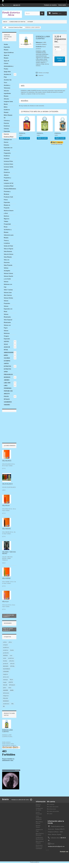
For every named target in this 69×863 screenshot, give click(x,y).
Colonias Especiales (7, 130)
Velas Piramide (8, 265)
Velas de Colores (8, 254)
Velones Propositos (7, 302)
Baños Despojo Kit (8, 116)
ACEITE (11, 682)
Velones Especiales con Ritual (8, 309)
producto (5, 663)
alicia (10, 642)
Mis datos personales (53, 811)
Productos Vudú (8, 197)
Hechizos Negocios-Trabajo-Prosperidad (7, 220)
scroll (47, 850)
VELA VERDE (6, 578)
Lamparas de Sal (8, 183)
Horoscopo (17, 770)
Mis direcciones (51, 809)
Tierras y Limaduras (7, 242)
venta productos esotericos (9, 745)
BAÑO (11, 690)
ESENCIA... (22, 133)
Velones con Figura (7, 327)
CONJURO (6, 671)
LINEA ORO (7, 382)
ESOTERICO (6, 669)
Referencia (39, 42)
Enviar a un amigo (44, 72)
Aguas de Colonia (6, 62)
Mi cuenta (51, 801)
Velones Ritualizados (7, 316)
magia (4, 682)
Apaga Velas (7, 71)
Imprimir (41, 75)
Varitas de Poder (8, 246)
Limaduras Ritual (8, 186)
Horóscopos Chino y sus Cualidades (39, 847)
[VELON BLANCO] (6, 477)
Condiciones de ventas (17, 21)
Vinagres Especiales (7, 337)
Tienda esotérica (34, 862)
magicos (5, 674)
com (11, 655)
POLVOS (6, 396)
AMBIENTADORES (9, 352)
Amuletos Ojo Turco (8, 81)
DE (4, 706)
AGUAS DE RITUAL (7, 348)
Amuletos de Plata (7, 76)
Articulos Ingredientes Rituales (7, 93)
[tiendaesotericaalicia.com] (12, 14)
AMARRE (5, 690)
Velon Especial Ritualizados (8, 321)
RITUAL (12, 666)
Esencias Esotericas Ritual (8, 135)
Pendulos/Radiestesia (10, 188)
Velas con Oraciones (7, 261)
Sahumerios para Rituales (8, 236)
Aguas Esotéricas (9, 52)
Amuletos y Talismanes (7, 87)
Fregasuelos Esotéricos (7, 154)
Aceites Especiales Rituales (7, 47)
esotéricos (6, 647)
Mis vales (49, 813)
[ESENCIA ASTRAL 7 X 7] (45, 124)
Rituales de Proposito (7, 206)
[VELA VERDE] (6, 571)
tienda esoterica (6, 742)
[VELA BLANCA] (6, 454)
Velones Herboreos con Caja (8, 284)
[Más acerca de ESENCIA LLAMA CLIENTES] (6, 724)
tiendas (5, 661)
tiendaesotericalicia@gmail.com (56, 846)
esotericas (11, 658)
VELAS (6, 344)
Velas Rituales (8, 257)
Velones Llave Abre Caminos (8, 294)
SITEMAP (30, 21)
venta (4, 658)
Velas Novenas (8, 251)
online (5, 642)
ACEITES (6, 341)
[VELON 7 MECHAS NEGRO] (6, 545)
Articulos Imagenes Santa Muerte (8, 101)
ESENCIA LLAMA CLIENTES (7, 730)
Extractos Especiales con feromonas (8, 147)
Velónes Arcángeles (7, 269)
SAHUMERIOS (8, 402)
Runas (5, 227)
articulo (12, 663)
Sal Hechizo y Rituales (8, 231)
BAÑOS (6, 355)
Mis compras (50, 804)
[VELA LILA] (6, 595)
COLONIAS (7, 358)
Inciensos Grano (8, 164)
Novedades (8, 623)
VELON (5, 685)
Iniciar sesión (62, 5)
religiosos (6, 695)
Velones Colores (8, 273)
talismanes (6, 693)
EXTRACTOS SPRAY (7, 370)
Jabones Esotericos (7, 171)
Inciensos (6, 158)
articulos (11, 661)
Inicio (5, 21)
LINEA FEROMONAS (7, 387)
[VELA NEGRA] (6, 522)
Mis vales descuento (52, 806)
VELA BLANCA (6, 460)
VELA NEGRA (6, 528)
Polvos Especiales (7, 201)
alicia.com (6, 677)
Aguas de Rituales (6, 57)
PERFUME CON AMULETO (8, 392)
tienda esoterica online (8, 743)
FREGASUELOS (8, 374)
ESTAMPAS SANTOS (7, 362)
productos (6, 653)
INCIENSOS (7, 377)
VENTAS (5, 655)
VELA (11, 679)
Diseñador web (64, 851)
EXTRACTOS (7, 366)
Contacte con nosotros (50, 5)
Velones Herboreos (7, 332)
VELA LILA (5, 601)
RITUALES (7, 399)
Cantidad (56, 47)
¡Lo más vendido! (9, 445)
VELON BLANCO (7, 484)
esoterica (5, 650)
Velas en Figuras (8, 248)
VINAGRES (7, 404)
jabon (4, 687)
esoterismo (6, 703)
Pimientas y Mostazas (7, 193)
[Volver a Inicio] (5, 27)
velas (9, 687)
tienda (12, 650)
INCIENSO (6, 701)
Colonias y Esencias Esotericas (7, 123)
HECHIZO (5, 666)
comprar (5, 644)
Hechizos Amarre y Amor (8, 212)
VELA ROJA (6, 505)
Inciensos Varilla (8, 167)
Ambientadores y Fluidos (8, 68)
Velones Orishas (8, 298)
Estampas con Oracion (8, 141)
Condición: (39, 46)
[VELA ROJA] (6, 499)
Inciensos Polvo (8, 161)
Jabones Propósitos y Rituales (7, 177)
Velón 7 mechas (8, 289)
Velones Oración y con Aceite (8, 278)
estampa (5, 679)
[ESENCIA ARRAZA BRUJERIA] (27, 124)
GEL (12, 703)
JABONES (6, 380)
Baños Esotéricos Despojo (7, 109)
